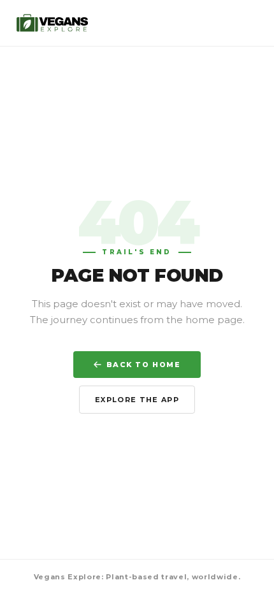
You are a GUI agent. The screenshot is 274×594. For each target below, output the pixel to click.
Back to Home (143, 364)
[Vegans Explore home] (52, 23)
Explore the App (137, 399)
